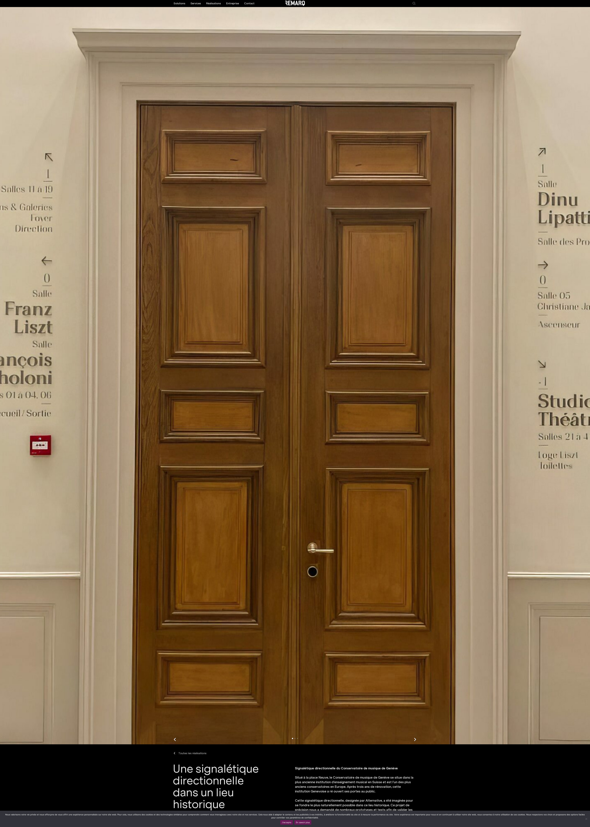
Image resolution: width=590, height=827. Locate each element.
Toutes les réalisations (192, 753)
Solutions (179, 3)
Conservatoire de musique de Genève (361, 777)
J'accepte (286, 822)
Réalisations (213, 3)
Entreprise (232, 3)
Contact (249, 3)
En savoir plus (303, 822)
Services (196, 3)
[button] (175, 739)
